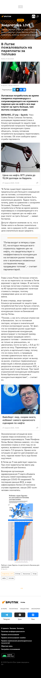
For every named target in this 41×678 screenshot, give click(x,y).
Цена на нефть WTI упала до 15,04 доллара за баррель (19, 177)
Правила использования (10, 634)
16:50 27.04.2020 (7, 59)
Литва (34, 574)
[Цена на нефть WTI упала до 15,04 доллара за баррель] (20, 157)
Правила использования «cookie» (13, 638)
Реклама (13, 628)
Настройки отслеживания (10, 649)
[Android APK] (8, 655)
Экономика (26, 574)
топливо (11, 578)
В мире (4, 609)
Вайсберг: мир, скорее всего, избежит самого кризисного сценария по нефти (19, 419)
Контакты (20, 628)
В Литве (17, 574)
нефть (4, 578)
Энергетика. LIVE (7, 574)
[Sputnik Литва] (7, 17)
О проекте (5, 628)
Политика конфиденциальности (13, 631)
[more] (37, 182)
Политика (13, 609)
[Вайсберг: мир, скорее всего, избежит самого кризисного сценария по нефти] (20, 399)
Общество (24, 609)
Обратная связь (7, 646)
